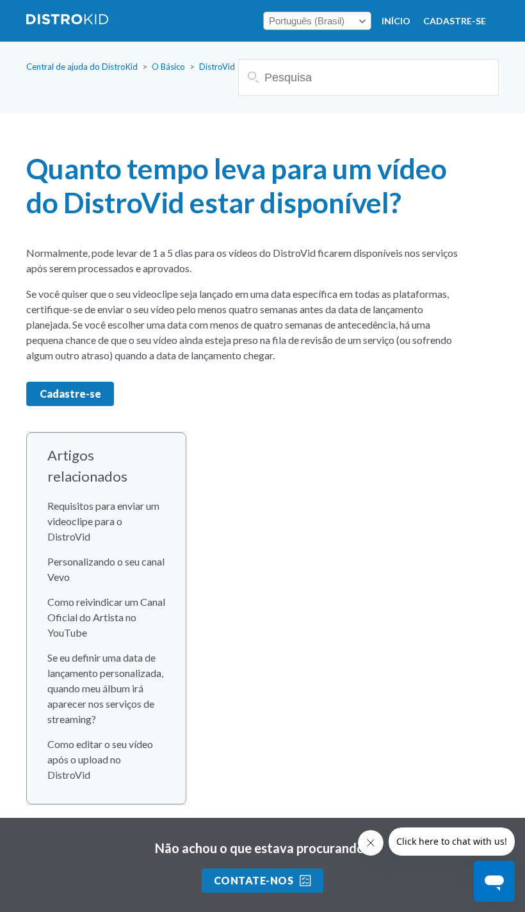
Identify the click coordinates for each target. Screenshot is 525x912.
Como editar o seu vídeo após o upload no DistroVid (100, 759)
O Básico (168, 66)
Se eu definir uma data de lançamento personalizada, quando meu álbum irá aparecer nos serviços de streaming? (105, 688)
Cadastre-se (454, 20)
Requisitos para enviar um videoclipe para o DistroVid (103, 521)
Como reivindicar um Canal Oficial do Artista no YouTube (106, 617)
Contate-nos (253, 880)
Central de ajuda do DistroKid (82, 66)
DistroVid (217, 66)
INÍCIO (396, 20)
